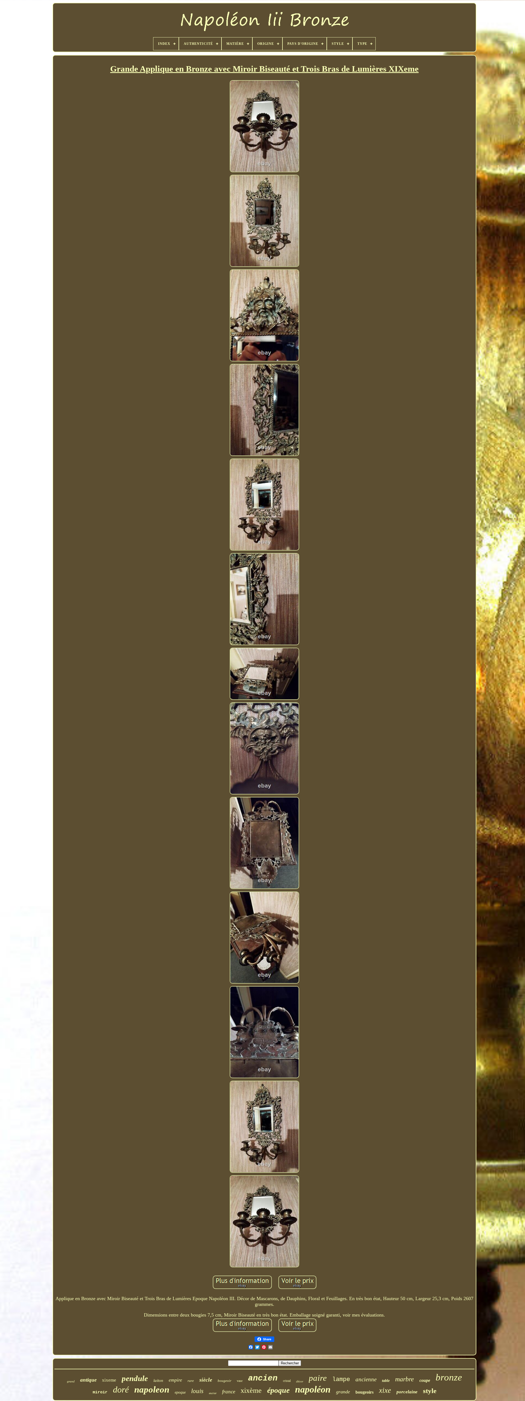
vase (240, 1381)
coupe (424, 1380)
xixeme (109, 1380)
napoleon (151, 1389)
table (386, 1381)
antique (88, 1380)
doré (121, 1389)
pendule (135, 1378)
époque (278, 1390)
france (228, 1391)
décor (299, 1381)
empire (175, 1380)
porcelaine (407, 1391)
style (429, 1390)
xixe (385, 1390)
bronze (449, 1377)
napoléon (313, 1389)
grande (343, 1391)
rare (191, 1381)
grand (71, 1381)
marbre (404, 1379)
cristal (287, 1381)
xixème (251, 1390)
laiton (158, 1380)
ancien (263, 1378)
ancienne (366, 1379)
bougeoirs (364, 1392)
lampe (341, 1379)
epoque (180, 1392)
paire (318, 1378)
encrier (213, 1393)
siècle (205, 1380)
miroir (100, 1392)
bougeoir (224, 1381)
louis (197, 1391)
